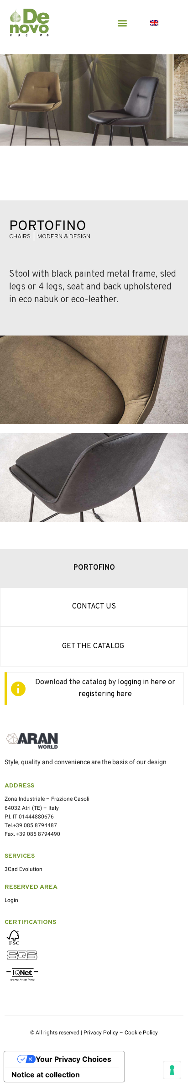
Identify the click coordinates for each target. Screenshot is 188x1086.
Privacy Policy (101, 1032)
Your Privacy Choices (73, 1059)
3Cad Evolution (23, 869)
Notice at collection (45, 1074)
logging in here (142, 682)
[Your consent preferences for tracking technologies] (172, 1070)
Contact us (94, 606)
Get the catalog (94, 646)
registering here (105, 694)
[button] (122, 22)
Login (11, 900)
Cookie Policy (141, 1032)
